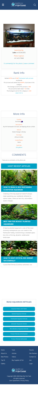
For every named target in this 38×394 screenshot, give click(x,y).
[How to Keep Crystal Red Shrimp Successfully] (19, 248)
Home (3, 350)
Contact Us (32, 357)
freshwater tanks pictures (26, 78)
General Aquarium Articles (19, 314)
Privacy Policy (25, 380)
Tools (13, 350)
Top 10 (3, 360)
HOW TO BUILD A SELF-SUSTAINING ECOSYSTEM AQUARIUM (18, 188)
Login (31, 364)
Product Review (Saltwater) (19, 339)
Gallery (3, 364)
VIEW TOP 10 (19, 93)
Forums (31, 350)
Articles (14, 353)
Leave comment (29, 63)
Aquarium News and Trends (19, 309)
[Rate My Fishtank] (18, 6)
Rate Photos (4, 357)
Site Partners (33, 353)
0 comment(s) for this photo (13, 63)
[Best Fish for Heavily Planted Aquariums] (19, 212)
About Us (4, 353)
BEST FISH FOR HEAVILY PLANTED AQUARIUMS (17, 223)
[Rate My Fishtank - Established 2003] (19, 370)
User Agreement (14, 380)
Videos (14, 357)
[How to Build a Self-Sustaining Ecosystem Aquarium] (19, 178)
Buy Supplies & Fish (18, 360)
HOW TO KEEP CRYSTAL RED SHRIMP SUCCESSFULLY (18, 259)
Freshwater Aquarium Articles (19, 319)
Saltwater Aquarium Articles (19, 324)
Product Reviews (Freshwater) (19, 334)
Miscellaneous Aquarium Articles (19, 329)
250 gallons (19, 147)
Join (30, 360)
